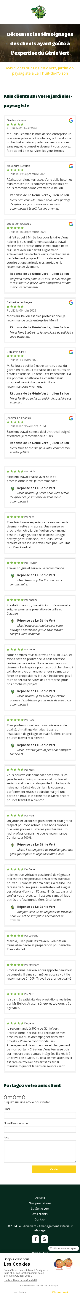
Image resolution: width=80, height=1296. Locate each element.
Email (7, 1109)
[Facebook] (35, 1239)
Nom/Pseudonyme (16, 1123)
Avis (6, 1137)
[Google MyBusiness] (44, 1239)
